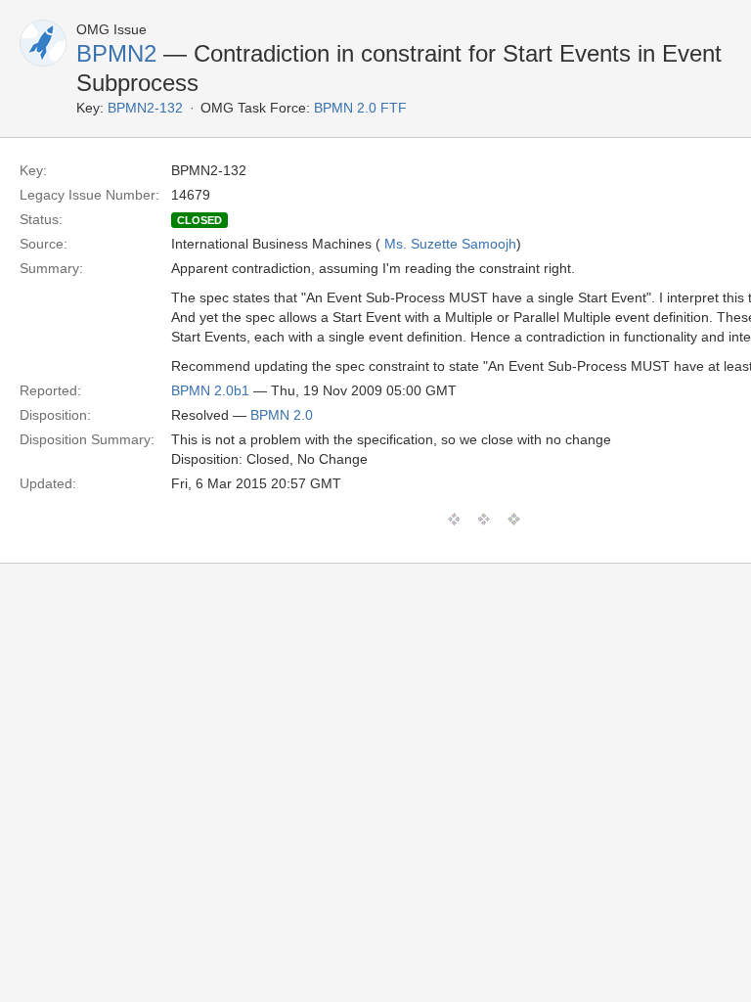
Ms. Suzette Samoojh (450, 243)
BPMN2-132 (145, 107)
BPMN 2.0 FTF (360, 107)
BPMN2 (116, 53)
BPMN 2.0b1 (210, 390)
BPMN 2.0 (281, 415)
